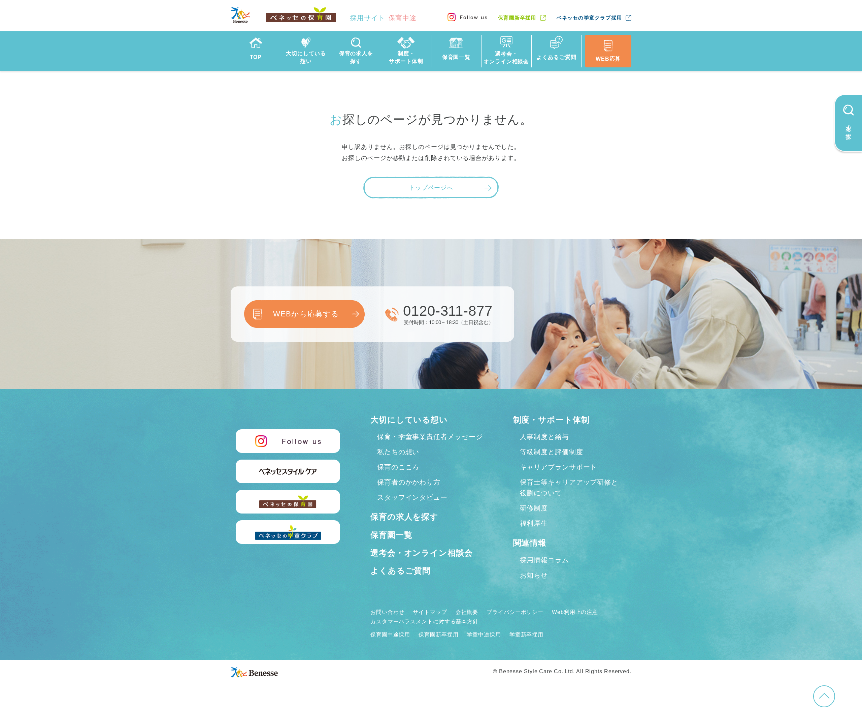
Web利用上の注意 (575, 612)
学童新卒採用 (526, 635)
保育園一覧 (391, 534)
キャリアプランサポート (558, 467)
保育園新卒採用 (517, 18)
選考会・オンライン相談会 (421, 552)
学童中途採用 (484, 635)
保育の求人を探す (404, 516)
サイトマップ (430, 612)
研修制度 (534, 508)
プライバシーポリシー (515, 612)
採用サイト (383, 18)
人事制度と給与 (544, 436)
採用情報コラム (544, 560)
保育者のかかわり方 (408, 482)
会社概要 (467, 612)
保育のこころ (398, 467)
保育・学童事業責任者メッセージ (430, 436)
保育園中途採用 (390, 635)
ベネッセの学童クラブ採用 (589, 18)
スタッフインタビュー (412, 497)
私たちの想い (398, 452)
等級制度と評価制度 (551, 452)
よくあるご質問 (400, 570)
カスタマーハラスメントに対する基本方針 (424, 621)
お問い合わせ (387, 612)
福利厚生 (534, 523)
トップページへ (431, 187)
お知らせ (534, 575)
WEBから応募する (306, 314)
